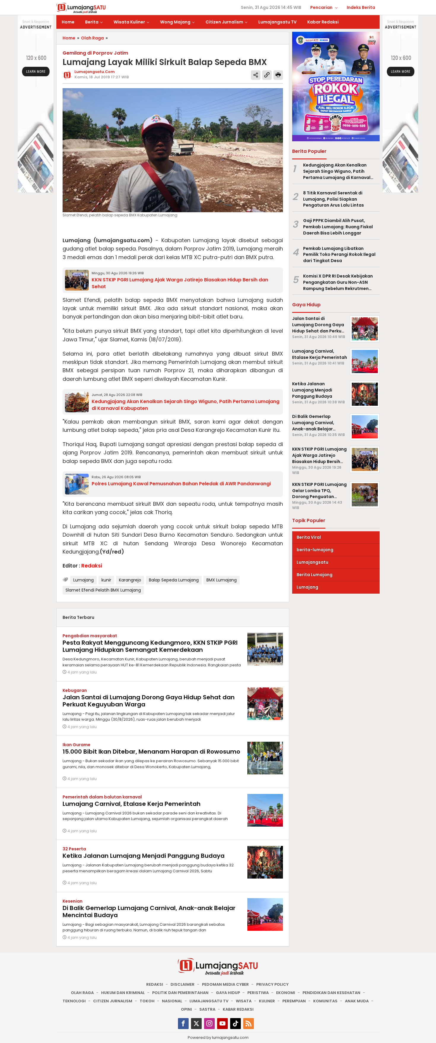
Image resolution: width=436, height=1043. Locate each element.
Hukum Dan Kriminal (123, 993)
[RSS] (248, 1023)
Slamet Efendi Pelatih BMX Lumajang (103, 590)
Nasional (172, 1001)
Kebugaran (75, 690)
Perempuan (294, 1001)
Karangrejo (130, 580)
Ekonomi (285, 993)
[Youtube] (222, 1023)
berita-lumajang (315, 550)
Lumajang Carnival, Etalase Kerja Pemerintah (132, 804)
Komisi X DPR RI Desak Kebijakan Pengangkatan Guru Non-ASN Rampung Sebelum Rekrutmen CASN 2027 (338, 282)
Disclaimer (183, 984)
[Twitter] (196, 1023)
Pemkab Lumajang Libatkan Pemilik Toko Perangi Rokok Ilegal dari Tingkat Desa (339, 254)
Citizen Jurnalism (112, 1001)
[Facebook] (183, 1023)
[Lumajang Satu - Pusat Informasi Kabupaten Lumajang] (81, 8)
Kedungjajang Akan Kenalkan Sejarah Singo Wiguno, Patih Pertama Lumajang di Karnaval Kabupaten (336, 171)
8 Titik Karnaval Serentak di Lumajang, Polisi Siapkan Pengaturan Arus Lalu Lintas (333, 199)
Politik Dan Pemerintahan (180, 993)
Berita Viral (309, 537)
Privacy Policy (272, 984)
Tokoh (147, 1001)
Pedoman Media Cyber (225, 984)
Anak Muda (357, 1001)
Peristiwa (258, 993)
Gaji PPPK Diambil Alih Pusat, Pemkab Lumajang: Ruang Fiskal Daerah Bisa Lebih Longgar (338, 227)
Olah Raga (82, 993)
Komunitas (325, 1001)
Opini (186, 1009)
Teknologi (74, 1001)
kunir (106, 580)
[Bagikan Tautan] (255, 75)
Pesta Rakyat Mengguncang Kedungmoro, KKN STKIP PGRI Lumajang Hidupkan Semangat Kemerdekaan (150, 646)
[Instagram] (209, 1023)
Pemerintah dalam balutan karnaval (102, 797)
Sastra (207, 1009)
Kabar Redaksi (238, 1009)
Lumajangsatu (312, 562)
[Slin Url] (267, 75)
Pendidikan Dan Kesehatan (331, 993)
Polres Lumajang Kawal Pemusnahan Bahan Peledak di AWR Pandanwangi (181, 483)
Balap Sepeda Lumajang (174, 580)
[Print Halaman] (278, 75)
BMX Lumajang (221, 580)
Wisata (244, 1001)
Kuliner (267, 1001)
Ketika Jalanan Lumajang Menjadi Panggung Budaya (144, 856)
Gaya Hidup (228, 993)
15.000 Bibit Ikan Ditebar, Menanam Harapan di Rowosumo (151, 751)
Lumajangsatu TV (209, 1001)
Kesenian (72, 901)
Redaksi (154, 984)
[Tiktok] (235, 1023)
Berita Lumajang (314, 575)
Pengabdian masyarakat (90, 636)
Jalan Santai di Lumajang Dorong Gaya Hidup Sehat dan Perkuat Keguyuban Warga (149, 700)
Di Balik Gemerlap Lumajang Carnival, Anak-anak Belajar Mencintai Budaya (149, 911)
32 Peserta (74, 849)
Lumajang (83, 580)
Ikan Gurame (76, 745)
